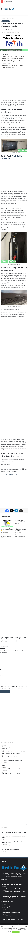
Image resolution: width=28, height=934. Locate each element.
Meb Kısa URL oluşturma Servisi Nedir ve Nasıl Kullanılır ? (7, 639)
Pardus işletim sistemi (10, 226)
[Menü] (1, 9)
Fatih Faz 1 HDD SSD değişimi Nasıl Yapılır (13, 474)
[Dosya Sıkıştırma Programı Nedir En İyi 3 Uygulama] (21, 523)
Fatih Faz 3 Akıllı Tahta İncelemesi (14, 56)
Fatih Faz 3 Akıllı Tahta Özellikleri (13, 58)
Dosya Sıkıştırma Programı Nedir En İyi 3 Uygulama (20, 529)
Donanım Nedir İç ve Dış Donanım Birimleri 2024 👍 (7, 529)
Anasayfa (4, 18)
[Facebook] (7, 510)
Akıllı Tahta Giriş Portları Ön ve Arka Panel (13, 62)
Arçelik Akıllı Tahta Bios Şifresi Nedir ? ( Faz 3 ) (13, 66)
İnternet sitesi (3, 680)
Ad (1, 669)
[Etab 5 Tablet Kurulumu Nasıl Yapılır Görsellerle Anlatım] (21, 585)
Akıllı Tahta (12, 468)
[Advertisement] (20, 8)
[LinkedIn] (16, 510)
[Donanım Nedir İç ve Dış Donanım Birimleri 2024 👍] (7, 523)
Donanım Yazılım (10, 18)
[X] (12, 510)
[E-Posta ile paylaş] (21, 510)
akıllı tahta (10, 118)
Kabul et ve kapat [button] (16, 931)
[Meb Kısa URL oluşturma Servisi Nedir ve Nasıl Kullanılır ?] (7, 585)
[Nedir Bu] (8, 8)
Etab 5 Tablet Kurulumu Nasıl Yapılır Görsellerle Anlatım (20, 639)
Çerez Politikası (18, 929)
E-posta (2, 675)
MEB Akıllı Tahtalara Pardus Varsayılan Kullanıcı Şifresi (14, 1)
